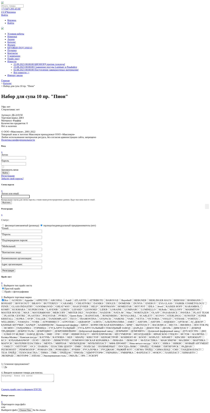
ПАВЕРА (43, 346)
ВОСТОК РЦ (201, 325)
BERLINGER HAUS (160, 300)
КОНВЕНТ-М (128, 337)
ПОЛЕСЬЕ (89, 346)
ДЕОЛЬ (166, 328)
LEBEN (65, 309)
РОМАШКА (62, 349)
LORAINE (116, 309)
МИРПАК (61, 343)
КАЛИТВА (198, 334)
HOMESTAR (125, 306)
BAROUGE (112, 300)
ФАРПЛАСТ (143, 352)
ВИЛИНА (185, 325)
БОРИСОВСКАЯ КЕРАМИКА (107, 325)
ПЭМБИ (156, 346)
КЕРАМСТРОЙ (109, 337)
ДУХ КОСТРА (190, 331)
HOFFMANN (108, 306)
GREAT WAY (63, 306)
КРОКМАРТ (195, 337)
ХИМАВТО (188, 352)
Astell (68, 300)
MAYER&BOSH (41, 312)
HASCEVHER (80, 306)
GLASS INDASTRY (22, 306)
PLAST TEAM (201, 312)
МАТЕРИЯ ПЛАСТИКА (28, 343)
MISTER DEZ (75, 312)
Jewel (160, 306)
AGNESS (17, 300)
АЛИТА (97, 322)
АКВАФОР (84, 322)
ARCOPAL (56, 300)
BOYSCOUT (22, 303)
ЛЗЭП (35, 340)
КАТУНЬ (45, 337)
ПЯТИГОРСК (171, 346)
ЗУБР (65, 334)
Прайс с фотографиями (16, 291)
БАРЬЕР (30, 325)
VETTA (140, 318)
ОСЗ (32, 346)
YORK (35, 322)
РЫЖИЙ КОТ (124, 349)
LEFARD (77, 309)
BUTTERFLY (51, 303)
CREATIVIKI (84, 303)
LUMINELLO (148, 309)
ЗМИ (49, 334)
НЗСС (156, 343)
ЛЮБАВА (118, 340)
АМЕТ (131, 322)
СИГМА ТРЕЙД (144, 349)
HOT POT (140, 306)
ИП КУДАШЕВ (142, 334)
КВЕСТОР (92, 337)
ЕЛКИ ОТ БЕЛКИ (14, 334)
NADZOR (105, 312)
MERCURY (59, 312)
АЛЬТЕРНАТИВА (114, 322)
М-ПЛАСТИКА (149, 340)
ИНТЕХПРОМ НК (102, 334)
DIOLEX (111, 303)
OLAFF (156, 312)
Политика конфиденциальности (18, 140)
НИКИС (177, 343)
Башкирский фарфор (67, 325)
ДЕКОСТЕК (152, 328)
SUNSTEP (189, 315)
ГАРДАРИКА (24, 328)
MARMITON (192, 309)
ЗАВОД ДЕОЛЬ (35, 334)
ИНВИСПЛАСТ (80, 334)
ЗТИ (57, 334)
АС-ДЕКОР (197, 322)
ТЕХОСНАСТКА (28, 352)
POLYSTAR (49, 315)
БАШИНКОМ (45, 325)
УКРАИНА (112, 352)
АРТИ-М (183, 322)
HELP (94, 306)
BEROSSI (179, 300)
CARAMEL (67, 303)
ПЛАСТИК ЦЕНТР (61, 346)
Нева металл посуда (140, 343)
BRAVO (36, 303)
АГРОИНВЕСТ (50, 322)
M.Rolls (163, 309)
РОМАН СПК (45, 349)
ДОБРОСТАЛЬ (26, 331)
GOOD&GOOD (44, 306)
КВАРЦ (79, 337)
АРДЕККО (169, 322)
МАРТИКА (199, 340)
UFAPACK (105, 318)
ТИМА (44, 352)
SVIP (30, 318)
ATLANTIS (80, 300)
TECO (73, 318)
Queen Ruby (76, 315)
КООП (142, 337)
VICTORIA (153, 318)
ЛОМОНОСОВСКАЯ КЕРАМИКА (90, 340)
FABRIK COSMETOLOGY (189, 303)
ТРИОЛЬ (78, 352)
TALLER (41, 318)
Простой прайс (12, 288)
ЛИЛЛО (46, 340)
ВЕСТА (173, 325)
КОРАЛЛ (154, 337)
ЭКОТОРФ (22, 355)
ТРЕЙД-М (65, 352)
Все (6, 300)
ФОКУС (157, 352)
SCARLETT (146, 315)
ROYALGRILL (129, 315)
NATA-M (118, 312)
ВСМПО (9, 328)
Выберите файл (9, 410)
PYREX (63, 315)
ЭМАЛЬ (73, 355)
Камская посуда (28, 337)
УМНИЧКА (127, 352)
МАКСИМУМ (168, 340)
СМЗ (175, 349)
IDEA (151, 306)
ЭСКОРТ (93, 355)
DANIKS (98, 303)
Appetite (29, 300)
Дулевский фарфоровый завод (164, 331)
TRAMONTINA (88, 318)
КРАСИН (180, 337)
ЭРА (83, 355)
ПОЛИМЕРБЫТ (106, 346)
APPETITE (42, 300)
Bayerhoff (126, 300)
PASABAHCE (170, 312)
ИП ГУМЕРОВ (123, 334)
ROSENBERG (110, 315)
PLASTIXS (34, 315)
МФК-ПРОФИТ (118, 343)
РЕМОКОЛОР (27, 349)
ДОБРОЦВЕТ (44, 331)
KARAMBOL (192, 306)
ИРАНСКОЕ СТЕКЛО (166, 334)
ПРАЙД (144, 346)
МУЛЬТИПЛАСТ (97, 343)
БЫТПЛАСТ (142, 325)
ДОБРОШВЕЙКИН (65, 331)
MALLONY (176, 309)
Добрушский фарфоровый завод (96, 331)
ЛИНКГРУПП (61, 340)
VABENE (119, 318)
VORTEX (193, 318)
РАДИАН (187, 346)
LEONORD (91, 309)
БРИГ (130, 325)
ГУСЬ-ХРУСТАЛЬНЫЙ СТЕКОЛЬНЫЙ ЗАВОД (104, 328)
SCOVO (160, 315)
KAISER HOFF (174, 306)
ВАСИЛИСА (159, 325)
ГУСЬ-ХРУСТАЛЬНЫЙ (62, 328)
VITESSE (180, 318)
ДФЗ (203, 331)
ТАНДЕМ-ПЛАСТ (191, 349)
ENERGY (151, 303)
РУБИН (76, 349)
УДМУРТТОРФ (94, 352)
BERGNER (140, 300)
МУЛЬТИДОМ (77, 343)
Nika (128, 312)
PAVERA (185, 312)
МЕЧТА (48, 343)
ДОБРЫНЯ (122, 331)
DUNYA (138, 303)
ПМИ (78, 346)
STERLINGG (174, 315)
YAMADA (23, 322)
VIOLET (167, 318)
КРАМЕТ (167, 337)
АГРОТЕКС (68, 322)
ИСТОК (185, 334)
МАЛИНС (184, 340)
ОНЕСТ (8, 346)
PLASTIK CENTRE (14, 315)
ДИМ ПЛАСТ (181, 328)
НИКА (166, 343)
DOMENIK (125, 303)
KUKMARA (18, 309)
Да (5, 367)
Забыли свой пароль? (12, 178)
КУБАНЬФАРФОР (19, 340)
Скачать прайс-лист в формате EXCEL (21, 389)
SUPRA (20, 318)
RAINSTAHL (92, 315)
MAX (26, 312)
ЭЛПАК (35, 355)
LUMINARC (131, 309)
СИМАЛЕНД (163, 349)
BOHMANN (193, 300)
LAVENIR (52, 309)
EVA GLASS (165, 303)
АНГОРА (142, 322)
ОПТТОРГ (21, 346)
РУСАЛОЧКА (90, 349)
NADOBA (91, 312)
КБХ (69, 337)
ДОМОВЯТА (138, 331)
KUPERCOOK (36, 309)
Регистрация (7, 175)
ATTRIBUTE (96, 300)
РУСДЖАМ (107, 349)
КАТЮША (58, 337)
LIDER (103, 309)
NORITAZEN (141, 312)
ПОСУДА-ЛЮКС (128, 346)
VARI (130, 318)
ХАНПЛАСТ (172, 352)
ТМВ (54, 352)
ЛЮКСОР (132, 340)
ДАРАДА (138, 328)
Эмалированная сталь (54, 355)
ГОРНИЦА (40, 328)
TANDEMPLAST (58, 318)
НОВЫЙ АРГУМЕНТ (197, 343)
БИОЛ (84, 325)
